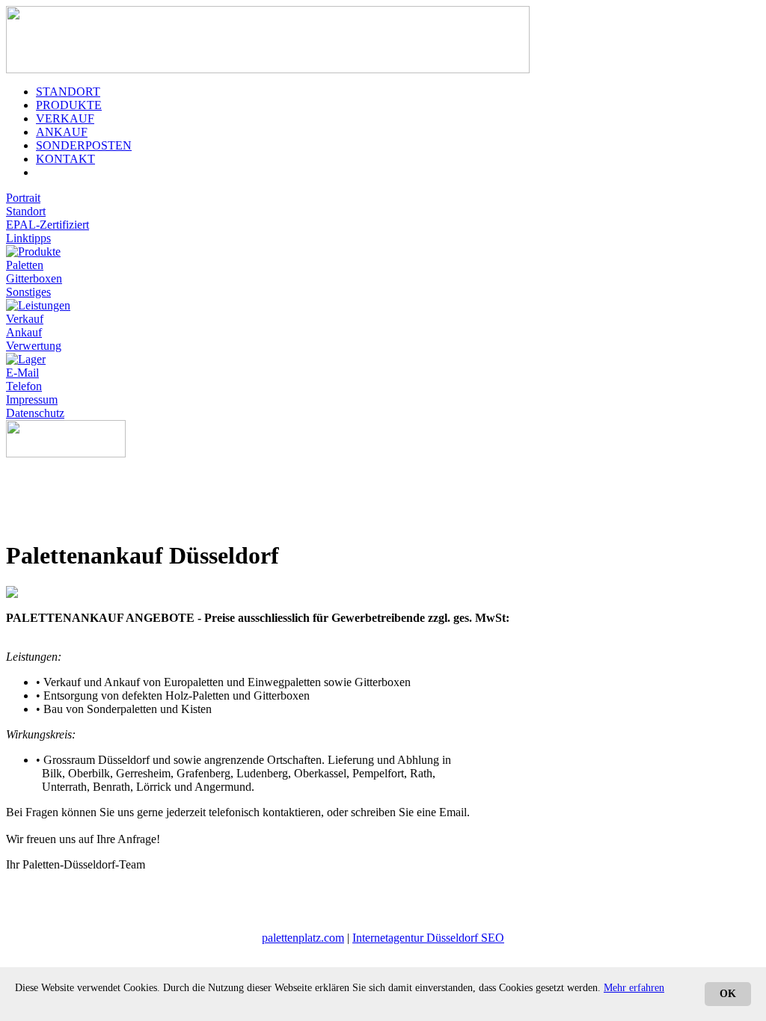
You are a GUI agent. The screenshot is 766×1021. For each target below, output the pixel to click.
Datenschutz (35, 413)
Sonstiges (28, 292)
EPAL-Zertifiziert (47, 224)
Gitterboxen (34, 278)
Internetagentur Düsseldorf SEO (428, 937)
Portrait (23, 197)
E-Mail (22, 372)
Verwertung (33, 345)
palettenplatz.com (303, 937)
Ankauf (24, 332)
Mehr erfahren (634, 987)
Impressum (32, 399)
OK (728, 993)
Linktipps (28, 238)
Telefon (24, 386)
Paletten (24, 265)
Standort (26, 211)
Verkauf (24, 318)
